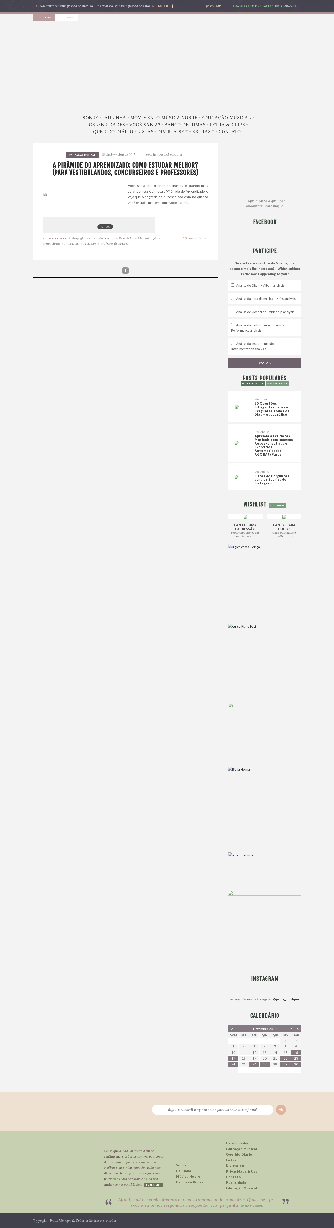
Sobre (90, 117)
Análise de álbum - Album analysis (260, 285)
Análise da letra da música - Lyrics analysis (266, 299)
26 (254, 1064)
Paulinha (114, 117)
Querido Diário (113, 131)
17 (233, 1058)
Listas (145, 131)
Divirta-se (170, 131)
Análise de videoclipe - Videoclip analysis (265, 312)
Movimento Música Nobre (164, 117)
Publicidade (236, 1183)
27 (265, 1064)
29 (286, 1064)
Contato (230, 131)
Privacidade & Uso (242, 1171)
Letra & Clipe (227, 124)
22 (286, 1058)
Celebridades (107, 124)
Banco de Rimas (185, 124)
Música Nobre (188, 1176)
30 (296, 1064)
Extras (201, 131)
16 (296, 1052)
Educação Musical (226, 117)
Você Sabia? (144, 124)
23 (296, 1058)
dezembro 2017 (265, 1029)
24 (233, 1064)
